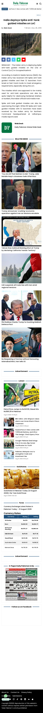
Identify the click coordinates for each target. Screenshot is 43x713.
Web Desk (8, 28)
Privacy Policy (26, 692)
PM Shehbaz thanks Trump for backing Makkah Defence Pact (21, 323)
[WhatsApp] (19, 60)
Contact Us (15, 692)
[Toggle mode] (37, 4)
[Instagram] (14, 699)
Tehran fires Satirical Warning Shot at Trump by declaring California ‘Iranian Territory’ (20, 249)
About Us (5, 692)
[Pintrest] (21, 699)
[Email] (24, 60)
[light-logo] (21, 3)
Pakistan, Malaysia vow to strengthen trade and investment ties (25, 454)
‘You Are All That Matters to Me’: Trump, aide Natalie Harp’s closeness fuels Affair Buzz (20, 175)
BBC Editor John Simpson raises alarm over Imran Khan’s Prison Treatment (27, 421)
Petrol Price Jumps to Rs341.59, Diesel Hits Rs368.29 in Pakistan (21, 410)
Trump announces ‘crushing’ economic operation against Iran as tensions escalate (20, 212)
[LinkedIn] (9, 60)
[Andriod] (29, 699)
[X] (14, 60)
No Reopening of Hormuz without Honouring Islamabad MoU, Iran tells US (20, 360)
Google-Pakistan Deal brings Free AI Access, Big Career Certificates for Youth (26, 443)
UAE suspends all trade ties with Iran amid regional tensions (19, 286)
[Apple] (32, 699)
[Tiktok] (17, 699)
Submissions (17, 696)
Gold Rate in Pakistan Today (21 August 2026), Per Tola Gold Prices (20, 491)
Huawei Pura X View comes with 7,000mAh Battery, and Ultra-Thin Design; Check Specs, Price (27, 432)
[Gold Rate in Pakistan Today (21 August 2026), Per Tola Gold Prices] (21, 479)
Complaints (6, 696)
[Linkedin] (25, 699)
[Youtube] (10, 699)
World (39, 15)
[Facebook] (4, 60)
